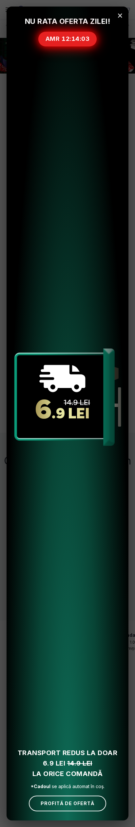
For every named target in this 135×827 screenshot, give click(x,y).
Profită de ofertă (67, 803)
